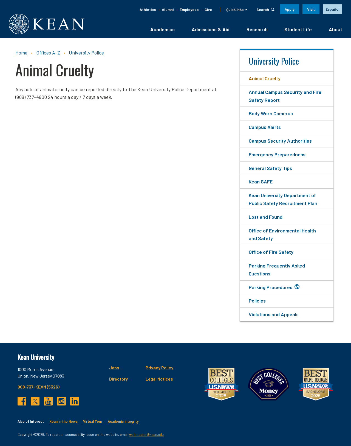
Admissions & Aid (211, 29)
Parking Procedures (270, 287)
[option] (332, 9)
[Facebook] (22, 401)
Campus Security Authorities (280, 141)
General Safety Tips (270, 168)
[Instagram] (61, 401)
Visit (311, 9)
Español (332, 9)
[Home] (46, 24)
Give (208, 9)
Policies (257, 301)
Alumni (168, 9)
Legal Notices (159, 378)
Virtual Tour (92, 421)
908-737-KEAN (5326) (39, 386)
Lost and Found (265, 217)
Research (257, 29)
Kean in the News (63, 421)
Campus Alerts (265, 127)
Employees (189, 9)
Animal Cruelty (265, 78)
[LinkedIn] (74, 401)
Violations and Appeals (274, 314)
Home (21, 53)
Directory (118, 378)
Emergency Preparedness (277, 154)
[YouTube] (48, 401)
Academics (162, 29)
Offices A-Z (48, 53)
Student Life (298, 29)
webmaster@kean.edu (146, 434)
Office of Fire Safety (271, 252)
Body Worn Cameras (271, 113)
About (335, 29)
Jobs (114, 367)
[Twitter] (35, 401)
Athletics (148, 9)
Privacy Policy (159, 367)
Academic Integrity (123, 421)
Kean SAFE (261, 182)
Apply (290, 9)
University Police (86, 53)
